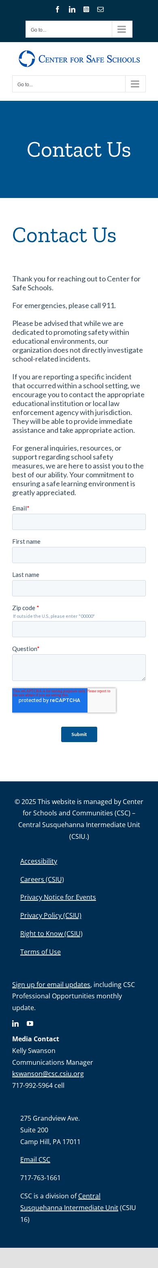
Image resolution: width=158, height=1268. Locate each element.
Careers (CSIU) (42, 879)
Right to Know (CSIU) (51, 933)
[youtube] (30, 1023)
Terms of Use (40, 951)
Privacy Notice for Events (58, 897)
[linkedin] (15, 1023)
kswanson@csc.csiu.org (48, 1073)
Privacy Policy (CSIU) (50, 915)
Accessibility (38, 861)
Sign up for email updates (51, 984)
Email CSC (35, 1159)
